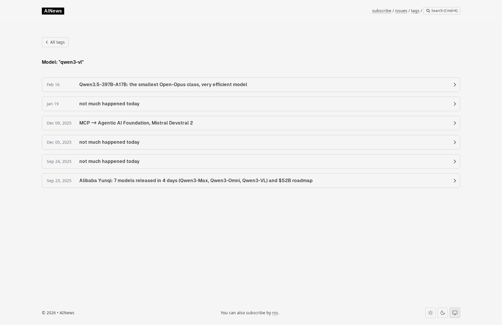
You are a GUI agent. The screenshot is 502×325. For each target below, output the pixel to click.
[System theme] (455, 313)
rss (275, 312)
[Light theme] (430, 313)
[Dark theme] (443, 313)
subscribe (381, 10)
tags (415, 10)
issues (401, 10)
